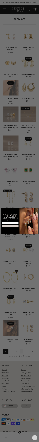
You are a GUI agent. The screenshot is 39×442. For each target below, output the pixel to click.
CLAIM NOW (10, 226)
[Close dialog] (36, 209)
